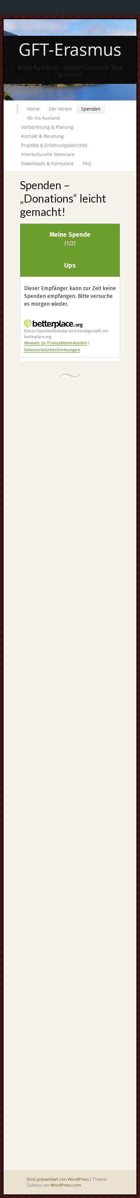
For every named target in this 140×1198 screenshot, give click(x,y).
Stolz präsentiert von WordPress (57, 1179)
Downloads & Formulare (47, 163)
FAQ (87, 163)
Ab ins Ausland (43, 118)
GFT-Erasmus (70, 48)
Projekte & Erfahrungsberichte (54, 145)
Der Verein (60, 109)
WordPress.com (65, 1185)
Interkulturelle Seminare (48, 154)
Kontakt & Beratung (42, 136)
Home (33, 109)
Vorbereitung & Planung (47, 127)
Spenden (91, 109)
